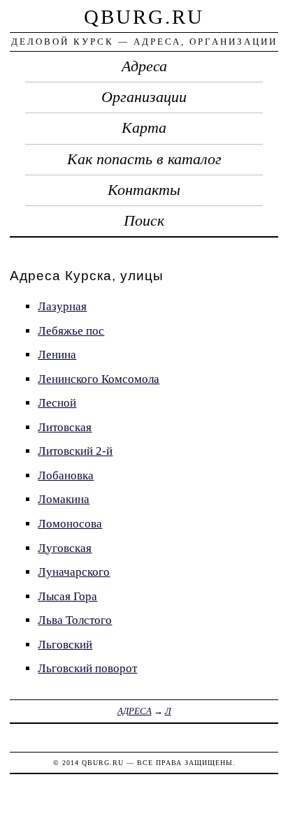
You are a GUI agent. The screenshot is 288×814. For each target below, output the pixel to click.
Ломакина (63, 499)
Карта (144, 127)
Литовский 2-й (75, 451)
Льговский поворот (87, 668)
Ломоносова (70, 523)
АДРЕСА (134, 711)
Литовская (65, 427)
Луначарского (74, 572)
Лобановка (66, 475)
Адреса (144, 66)
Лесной (57, 402)
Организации (144, 97)
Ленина (57, 354)
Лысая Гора (67, 596)
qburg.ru (144, 17)
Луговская (65, 548)
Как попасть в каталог (144, 159)
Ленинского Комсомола (98, 379)
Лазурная (62, 306)
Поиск (144, 220)
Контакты (144, 190)
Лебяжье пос (71, 330)
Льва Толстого (75, 620)
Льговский (65, 644)
